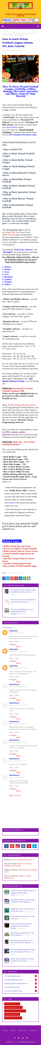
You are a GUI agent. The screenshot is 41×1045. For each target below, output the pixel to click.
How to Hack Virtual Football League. (20, 566)
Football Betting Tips (21, 976)
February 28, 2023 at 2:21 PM (19, 742)
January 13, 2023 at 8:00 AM (19, 705)
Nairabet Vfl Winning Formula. (18, 563)
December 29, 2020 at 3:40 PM (19, 651)
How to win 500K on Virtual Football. (20, 549)
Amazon (11, 235)
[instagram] (17, 846)
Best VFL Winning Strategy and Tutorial (17, 865)
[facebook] (6, 846)
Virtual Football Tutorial (15, 573)
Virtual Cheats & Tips (21, 987)
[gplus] (12, 846)
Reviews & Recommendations (20, 983)
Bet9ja (11, 405)
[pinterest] (29, 846)
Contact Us (33, 1030)
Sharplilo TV (21, 14)
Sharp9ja (7, 50)
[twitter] (34, 846)
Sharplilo (16, 1042)
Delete (17, 641)
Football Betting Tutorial (21, 980)
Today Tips (10, 14)
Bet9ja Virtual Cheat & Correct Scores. (21, 551)
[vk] (23, 846)
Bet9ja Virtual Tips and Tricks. (17, 546)
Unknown (13, 631)
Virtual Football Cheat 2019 (22, 860)
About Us (13, 1030)
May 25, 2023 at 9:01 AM (17, 777)
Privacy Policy (22, 1030)
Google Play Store (12, 232)
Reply (11, 641)
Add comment (15, 796)
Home (5, 1030)
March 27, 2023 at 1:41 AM (18, 761)
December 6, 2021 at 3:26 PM (19, 668)
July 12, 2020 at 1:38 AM (17, 633)
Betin (33, 405)
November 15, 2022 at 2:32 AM (19, 686)
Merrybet (26, 405)
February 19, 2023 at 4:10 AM (19, 724)
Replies (13, 645)
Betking (18, 405)
